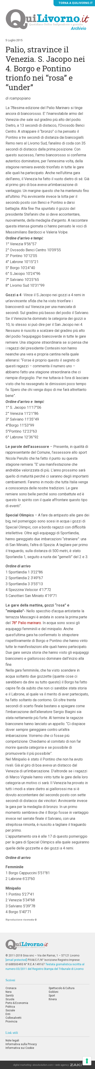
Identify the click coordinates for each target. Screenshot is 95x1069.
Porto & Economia (17, 1003)
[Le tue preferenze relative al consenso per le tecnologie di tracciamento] (87, 1060)
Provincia (11, 1021)
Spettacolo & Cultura (61, 988)
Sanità (10, 995)
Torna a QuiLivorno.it (75, 3)
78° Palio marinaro (26, 623)
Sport (52, 995)
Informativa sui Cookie (20, 1048)
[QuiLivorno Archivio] (47, 19)
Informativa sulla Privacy (21, 1044)
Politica (10, 1006)
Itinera (53, 999)
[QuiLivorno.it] (47, 946)
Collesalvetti (13, 1017)
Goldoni (53, 992)
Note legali (12, 1040)
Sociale (10, 1010)
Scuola (10, 999)
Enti (8, 1014)
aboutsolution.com (43, 1064)
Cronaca (11, 988)
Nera (9, 992)
